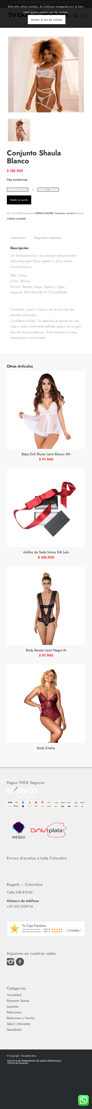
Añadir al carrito (19, 200)
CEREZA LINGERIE (43, 213)
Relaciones (14, 1012)
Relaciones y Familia (20, 1018)
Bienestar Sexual (18, 1000)
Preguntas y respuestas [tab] (47, 238)
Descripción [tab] (18, 238)
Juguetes (13, 1006)
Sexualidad (14, 1029)
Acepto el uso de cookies (46, 20)
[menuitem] (34, 1061)
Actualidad (14, 995)
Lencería (70, 213)
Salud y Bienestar (18, 1023)
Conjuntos (60, 213)
